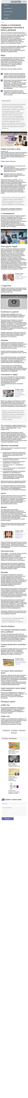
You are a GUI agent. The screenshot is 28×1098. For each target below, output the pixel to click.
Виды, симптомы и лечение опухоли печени (14, 765)
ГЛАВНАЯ (6, 5)
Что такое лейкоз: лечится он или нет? (20, 276)
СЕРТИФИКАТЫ (8, 8)
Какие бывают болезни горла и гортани (20, 662)
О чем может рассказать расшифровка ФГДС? (20, 393)
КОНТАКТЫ (7, 15)
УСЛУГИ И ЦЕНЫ (8, 11)
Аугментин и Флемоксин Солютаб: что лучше (13, 792)
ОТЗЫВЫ (6, 18)
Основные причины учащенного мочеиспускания (12, 779)
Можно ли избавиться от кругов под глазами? (20, 535)
